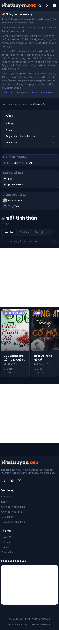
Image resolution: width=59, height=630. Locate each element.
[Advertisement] (29, 277)
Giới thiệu (6, 496)
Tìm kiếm (6, 547)
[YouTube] (19, 480)
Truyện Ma (6, 537)
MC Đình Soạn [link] (44, 364)
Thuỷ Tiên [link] (13, 364)
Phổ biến (24, 232)
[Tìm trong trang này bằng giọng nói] (54, 241)
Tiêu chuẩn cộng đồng (13, 521)
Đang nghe (7, 552)
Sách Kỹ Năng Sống (23, 163)
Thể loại (5, 542)
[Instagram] (12, 480)
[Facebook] (4, 480)
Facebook (46, 92)
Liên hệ (33, 92)
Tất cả (9, 123)
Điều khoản (7, 516)
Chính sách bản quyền (14, 92)
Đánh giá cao (41, 232)
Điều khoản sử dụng (42, 624)
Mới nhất (9, 232)
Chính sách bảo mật (12, 511)
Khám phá (20, 104)
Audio (7, 163)
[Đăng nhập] (47, 5)
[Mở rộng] (53, 130)
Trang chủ (6, 104)
